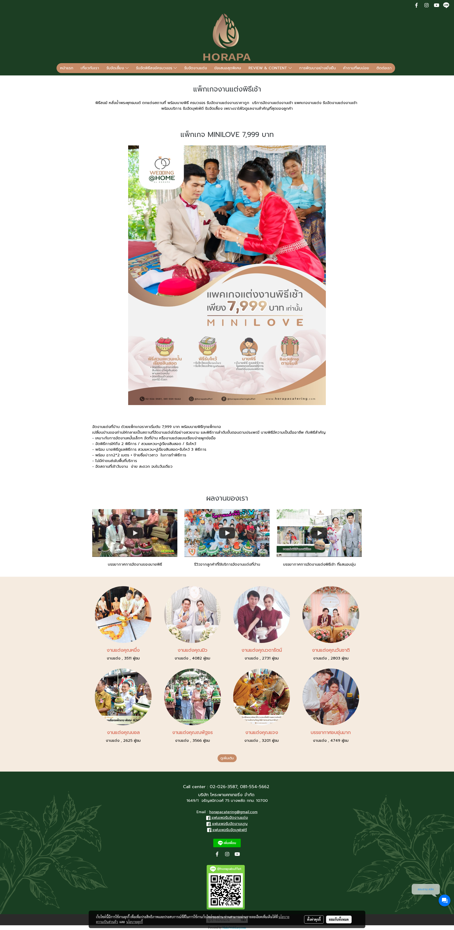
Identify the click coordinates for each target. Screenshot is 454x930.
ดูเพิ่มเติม (227, 758)
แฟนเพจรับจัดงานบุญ (230, 824)
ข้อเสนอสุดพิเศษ (227, 68)
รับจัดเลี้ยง (115, 68)
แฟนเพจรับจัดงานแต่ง (230, 818)
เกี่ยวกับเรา (90, 68)
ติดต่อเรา (384, 68)
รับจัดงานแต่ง (195, 68)
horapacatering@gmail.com (233, 812)
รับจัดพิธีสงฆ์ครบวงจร (155, 68)
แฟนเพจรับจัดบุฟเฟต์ (230, 830)
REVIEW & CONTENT (268, 68)
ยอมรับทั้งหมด (339, 919)
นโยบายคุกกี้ (134, 922)
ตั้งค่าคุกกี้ (314, 919)
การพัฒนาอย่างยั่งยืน (317, 68)
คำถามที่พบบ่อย (356, 68)
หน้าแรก (66, 68)
